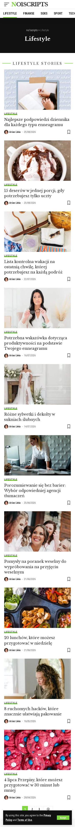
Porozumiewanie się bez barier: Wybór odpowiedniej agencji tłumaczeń (35, 490)
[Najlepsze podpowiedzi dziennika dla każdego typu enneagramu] (37, 89)
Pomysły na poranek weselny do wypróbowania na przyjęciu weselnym (35, 566)
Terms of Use (24, 820)
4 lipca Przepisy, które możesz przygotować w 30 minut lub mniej (33, 785)
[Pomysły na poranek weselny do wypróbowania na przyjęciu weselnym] (37, 531)
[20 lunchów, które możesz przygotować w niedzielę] (37, 608)
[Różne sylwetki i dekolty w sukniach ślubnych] (37, 384)
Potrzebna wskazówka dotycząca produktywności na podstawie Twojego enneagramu (35, 343)
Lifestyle (10, 113)
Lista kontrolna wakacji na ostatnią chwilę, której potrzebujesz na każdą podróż (33, 267)
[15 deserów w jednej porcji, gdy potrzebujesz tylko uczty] (37, 160)
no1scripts (29, 4)
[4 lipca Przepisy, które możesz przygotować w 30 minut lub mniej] (37, 750)
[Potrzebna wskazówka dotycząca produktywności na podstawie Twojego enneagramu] (37, 308)
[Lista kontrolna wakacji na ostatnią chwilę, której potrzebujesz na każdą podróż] (37, 231)
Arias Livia (14, 132)
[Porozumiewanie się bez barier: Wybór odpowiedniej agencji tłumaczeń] (37, 455)
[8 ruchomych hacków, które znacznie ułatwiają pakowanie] (37, 679)
